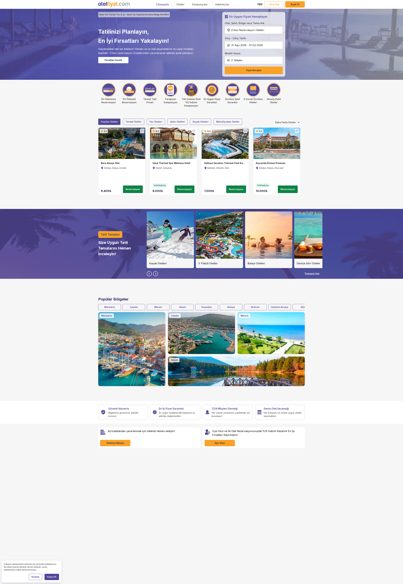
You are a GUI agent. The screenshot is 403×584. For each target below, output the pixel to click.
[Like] (142, 131)
